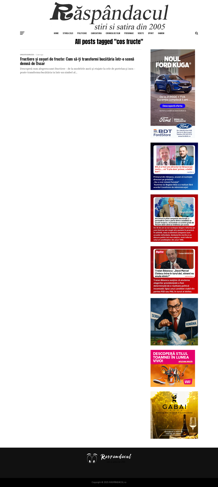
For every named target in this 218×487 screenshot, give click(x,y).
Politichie (82, 33)
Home (56, 33)
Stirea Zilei (68, 33)
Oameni (161, 33)
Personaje (129, 33)
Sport (151, 33)
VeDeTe (141, 33)
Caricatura (96, 33)
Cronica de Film (113, 33)
